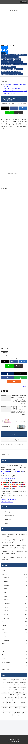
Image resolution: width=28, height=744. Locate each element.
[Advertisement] (14, 28)
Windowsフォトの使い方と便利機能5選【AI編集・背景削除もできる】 (14, 552)
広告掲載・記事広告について (8, 499)
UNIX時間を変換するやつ (17, 74)
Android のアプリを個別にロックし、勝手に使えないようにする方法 (14, 541)
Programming (5, 352)
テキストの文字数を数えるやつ (15, 61)
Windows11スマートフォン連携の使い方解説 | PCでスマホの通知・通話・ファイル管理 (14, 547)
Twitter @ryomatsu (10, 512)
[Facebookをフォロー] (7, 377)
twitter (2, 471)
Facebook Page (9, 515)
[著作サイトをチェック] (7, 373)
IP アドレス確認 (17, 59)
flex (10, 355)
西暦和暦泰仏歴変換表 (5, 74)
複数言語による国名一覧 (6, 71)
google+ (19, 471)
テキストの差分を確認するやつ (7, 64)
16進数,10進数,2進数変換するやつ (8, 66)
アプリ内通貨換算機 (17, 71)
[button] (18, 112)
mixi (23, 471)
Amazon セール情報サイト (6, 54)
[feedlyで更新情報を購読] (20, 377)
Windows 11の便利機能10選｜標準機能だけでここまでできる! (14, 535)
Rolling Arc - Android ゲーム (7, 59)
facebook (13, 471)
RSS (6, 523)
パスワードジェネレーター (20, 64)
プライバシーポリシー (7, 502)
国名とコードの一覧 (18, 69)
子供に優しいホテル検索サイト (20, 54)
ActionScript (4, 355)
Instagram (7, 471)
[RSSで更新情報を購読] (14, 381)
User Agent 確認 (4, 61)
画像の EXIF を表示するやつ (7, 69)
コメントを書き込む (14, 440)
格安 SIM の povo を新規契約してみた (13, 88)
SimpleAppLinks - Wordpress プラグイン (9, 57)
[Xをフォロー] (20, 373)
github (2, 473)
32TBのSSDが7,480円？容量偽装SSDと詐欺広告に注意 (14, 558)
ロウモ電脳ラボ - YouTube (8, 478)
